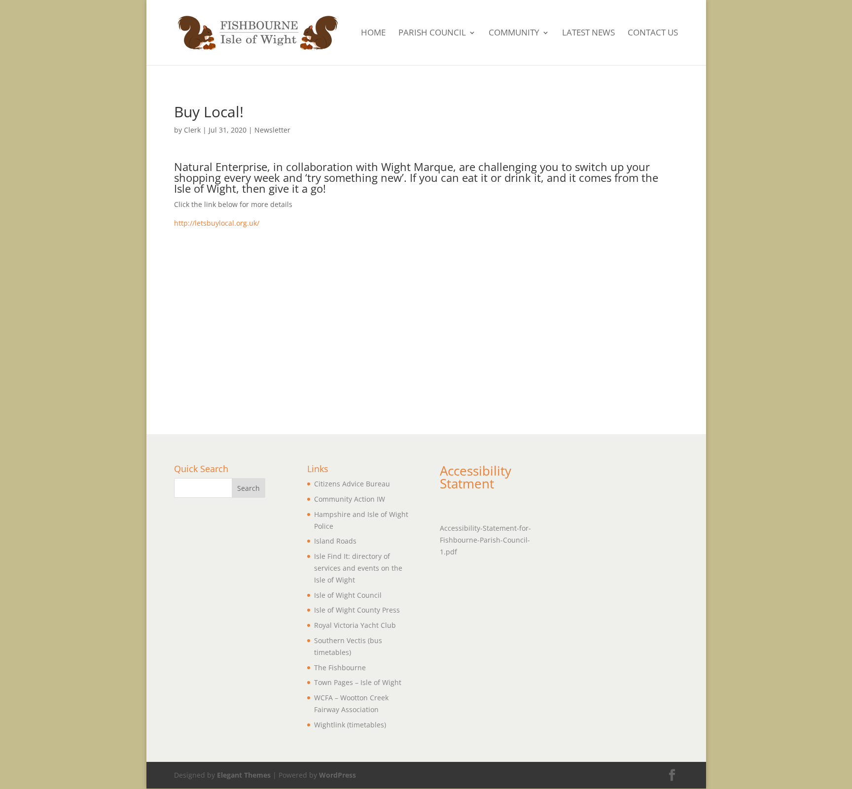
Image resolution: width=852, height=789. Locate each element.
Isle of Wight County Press (357, 610)
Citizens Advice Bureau (352, 483)
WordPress (337, 775)
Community (514, 33)
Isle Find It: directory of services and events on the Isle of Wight (358, 567)
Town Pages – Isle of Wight (357, 682)
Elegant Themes (244, 775)
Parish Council (432, 33)
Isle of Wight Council (348, 595)
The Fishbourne (340, 667)
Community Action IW (349, 499)
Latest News (588, 33)
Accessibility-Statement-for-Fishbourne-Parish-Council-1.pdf (485, 539)
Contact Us (653, 33)
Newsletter (272, 130)
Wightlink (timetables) (350, 724)
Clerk (192, 130)
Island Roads (335, 541)
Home (373, 33)
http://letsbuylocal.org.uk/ (216, 223)
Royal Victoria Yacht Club (355, 625)
